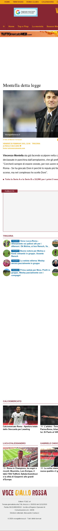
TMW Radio (18, 2)
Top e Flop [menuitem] (23, 26)
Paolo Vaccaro (12, 146)
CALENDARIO (48, 2)
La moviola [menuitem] (37, 26)
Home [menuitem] (11, 26)
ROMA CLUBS (32, 2)
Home (7, 2)
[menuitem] (3, 26)
